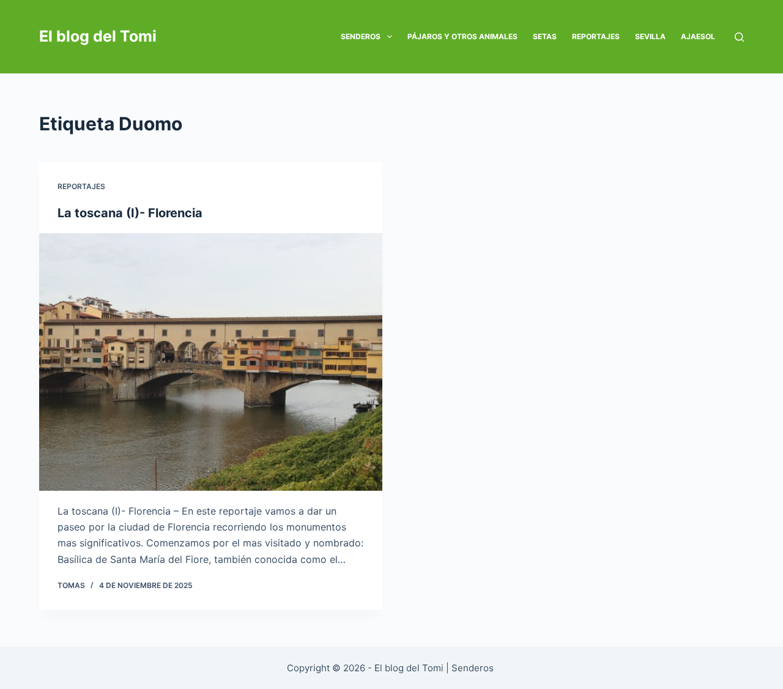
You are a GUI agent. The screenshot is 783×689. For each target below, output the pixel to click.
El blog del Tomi (98, 36)
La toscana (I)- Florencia (130, 213)
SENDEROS (360, 36)
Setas (545, 36)
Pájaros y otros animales (462, 36)
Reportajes (596, 36)
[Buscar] (739, 37)
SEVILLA (650, 36)
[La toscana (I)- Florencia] (210, 362)
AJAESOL (698, 36)
